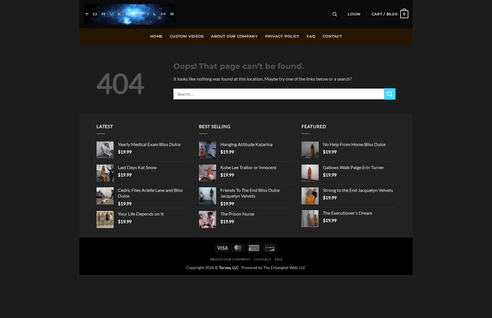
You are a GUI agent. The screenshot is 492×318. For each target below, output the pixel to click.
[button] (354, 14)
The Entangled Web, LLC (284, 267)
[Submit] (389, 93)
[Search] (335, 14)
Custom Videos (187, 36)
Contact (332, 36)
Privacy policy (282, 36)
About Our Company (234, 36)
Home (156, 36)
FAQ (311, 36)
